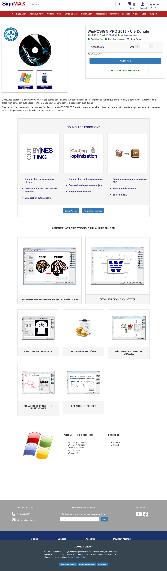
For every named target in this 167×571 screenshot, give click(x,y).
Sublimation (86, 13)
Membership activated (129, 35)
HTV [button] (11, 13)
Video (135, 13)
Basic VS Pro (70, 210)
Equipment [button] (21, 13)
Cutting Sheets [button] (71, 13)
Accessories (101, 13)
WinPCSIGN (111, 35)
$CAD (102, 47)
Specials (126, 13)
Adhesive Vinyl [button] (36, 13)
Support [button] (153, 13)
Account (143, 8)
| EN (156, 4)
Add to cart (125, 60)
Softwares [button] (114, 13)
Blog (144, 13)
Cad (154, 7)
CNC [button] (59, 13)
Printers (50, 13)
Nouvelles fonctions (93, 210)
